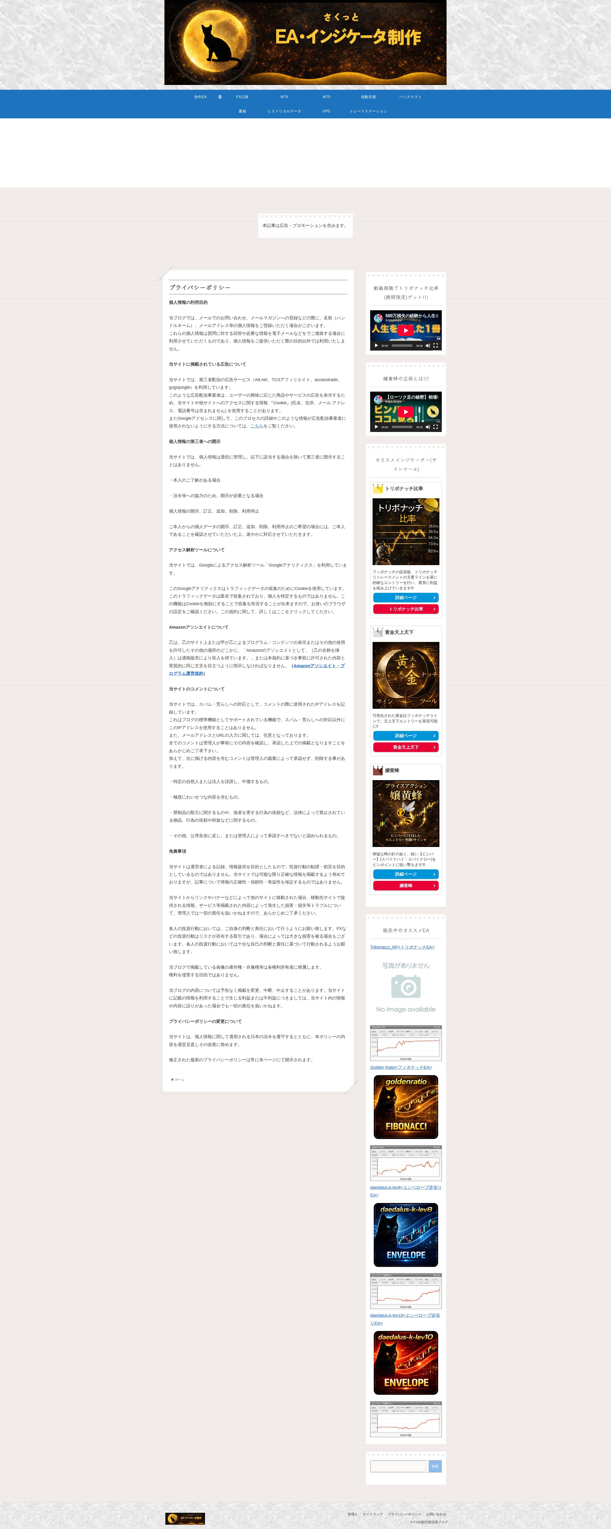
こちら (257, 426)
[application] (406, 330)
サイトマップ (373, 1514)
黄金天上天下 (406, 747)
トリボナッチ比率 (406, 609)
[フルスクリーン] (435, 345)
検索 (435, 1466)
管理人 (353, 1514)
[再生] (376, 345)
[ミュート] (428, 345)
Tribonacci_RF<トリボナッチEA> (402, 947)
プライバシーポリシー (404, 1514)
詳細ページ (406, 597)
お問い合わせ (436, 1514)
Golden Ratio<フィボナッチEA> (401, 1067)
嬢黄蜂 (406, 885)
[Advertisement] (305, 154)
